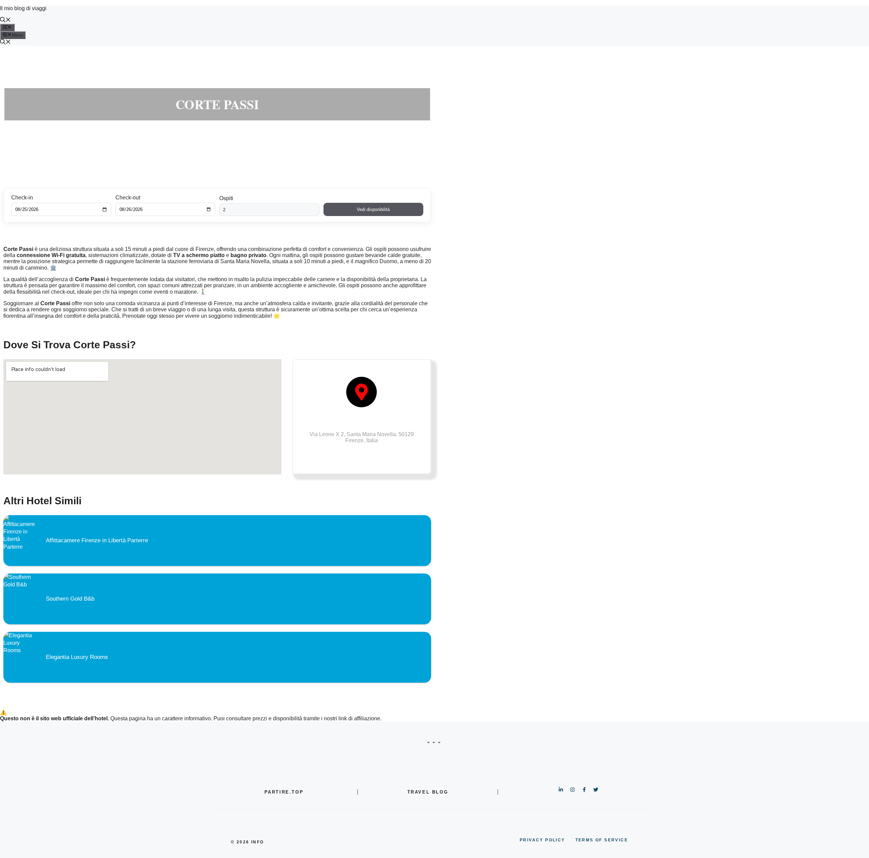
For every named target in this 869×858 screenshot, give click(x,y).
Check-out (127, 197)
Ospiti (226, 198)
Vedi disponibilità (373, 209)
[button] (5, 20)
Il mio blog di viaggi (23, 8)
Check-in (22, 197)
